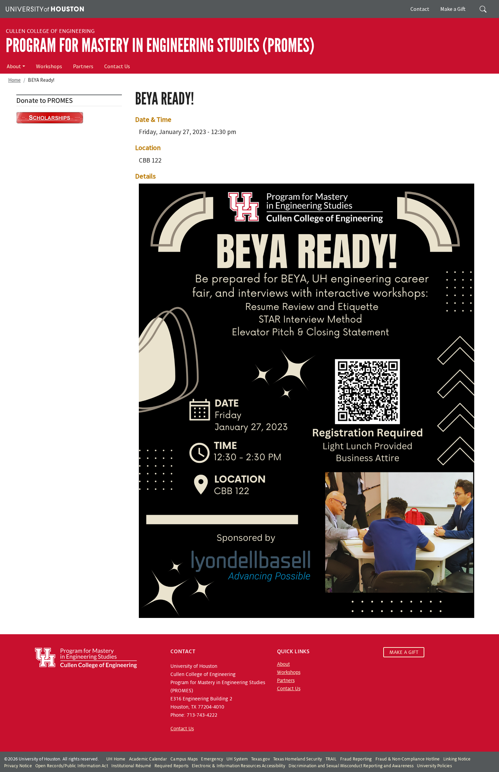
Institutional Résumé (131, 766)
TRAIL (331, 759)
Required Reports (171, 766)
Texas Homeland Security (297, 759)
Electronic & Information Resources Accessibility (238, 766)
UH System (237, 759)
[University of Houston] (44, 8)
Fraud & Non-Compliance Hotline (407, 759)
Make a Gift (453, 8)
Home (14, 80)
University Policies (434, 766)
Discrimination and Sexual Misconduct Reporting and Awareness (351, 766)
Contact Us (117, 66)
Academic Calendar (148, 759)
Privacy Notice (18, 766)
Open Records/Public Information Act (71, 766)
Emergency (212, 759)
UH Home (115, 759)
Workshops (49, 66)
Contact (419, 8)
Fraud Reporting (356, 759)
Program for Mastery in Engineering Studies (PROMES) (160, 45)
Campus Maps (184, 759)
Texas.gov (260, 759)
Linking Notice (457, 759)
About (14, 66)
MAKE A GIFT (403, 652)
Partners (83, 66)
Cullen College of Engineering (50, 31)
